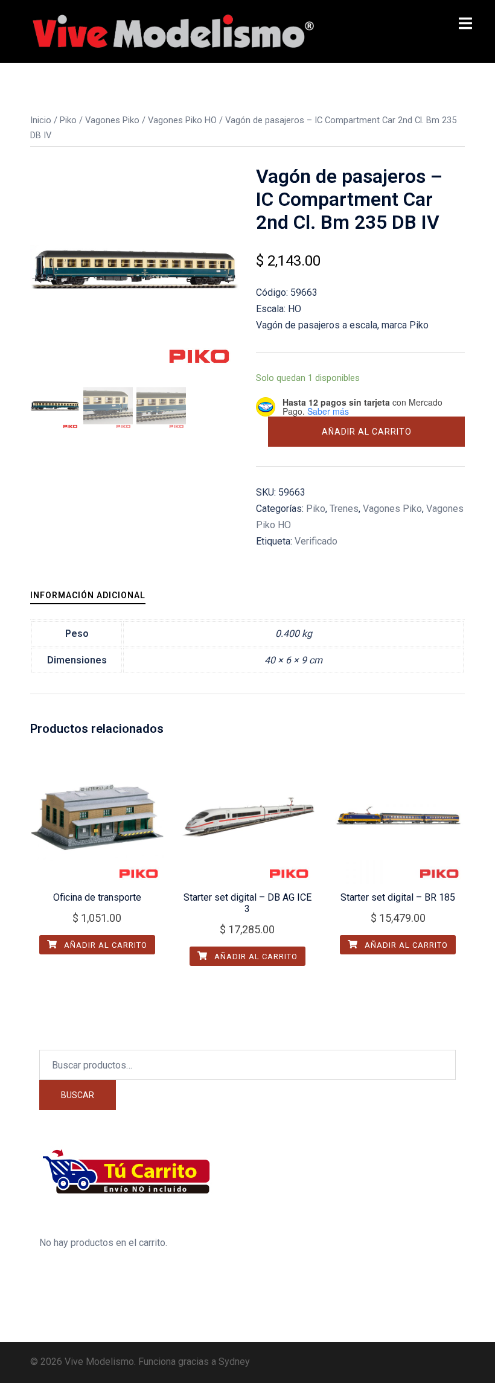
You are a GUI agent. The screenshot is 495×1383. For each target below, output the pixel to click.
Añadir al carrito (367, 431)
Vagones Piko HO (182, 120)
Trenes (344, 508)
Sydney (234, 1361)
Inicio (40, 120)
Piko (68, 120)
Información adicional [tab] (87, 595)
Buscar (77, 1095)
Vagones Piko (112, 120)
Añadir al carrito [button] (104, 945)
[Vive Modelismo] (172, 30)
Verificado (316, 541)
